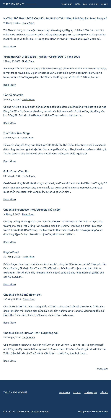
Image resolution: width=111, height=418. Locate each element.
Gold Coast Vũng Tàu (16, 171)
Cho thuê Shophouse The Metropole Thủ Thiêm (32, 209)
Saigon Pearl (11, 252)
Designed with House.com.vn (93, 411)
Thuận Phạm (28, 23)
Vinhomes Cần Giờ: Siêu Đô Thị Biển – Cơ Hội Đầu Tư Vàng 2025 (41, 56)
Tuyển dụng (90, 392)
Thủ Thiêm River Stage (16, 133)
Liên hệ (104, 392)
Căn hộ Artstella (13, 95)
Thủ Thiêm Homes (13, 4)
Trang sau (102, 368)
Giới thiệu (64, 392)
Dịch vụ (77, 392)
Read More (9, 46)
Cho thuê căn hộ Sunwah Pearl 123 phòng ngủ (30, 333)
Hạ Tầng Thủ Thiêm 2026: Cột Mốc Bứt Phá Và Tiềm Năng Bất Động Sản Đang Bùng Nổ (55, 18)
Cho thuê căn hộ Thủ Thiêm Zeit (22, 294)
